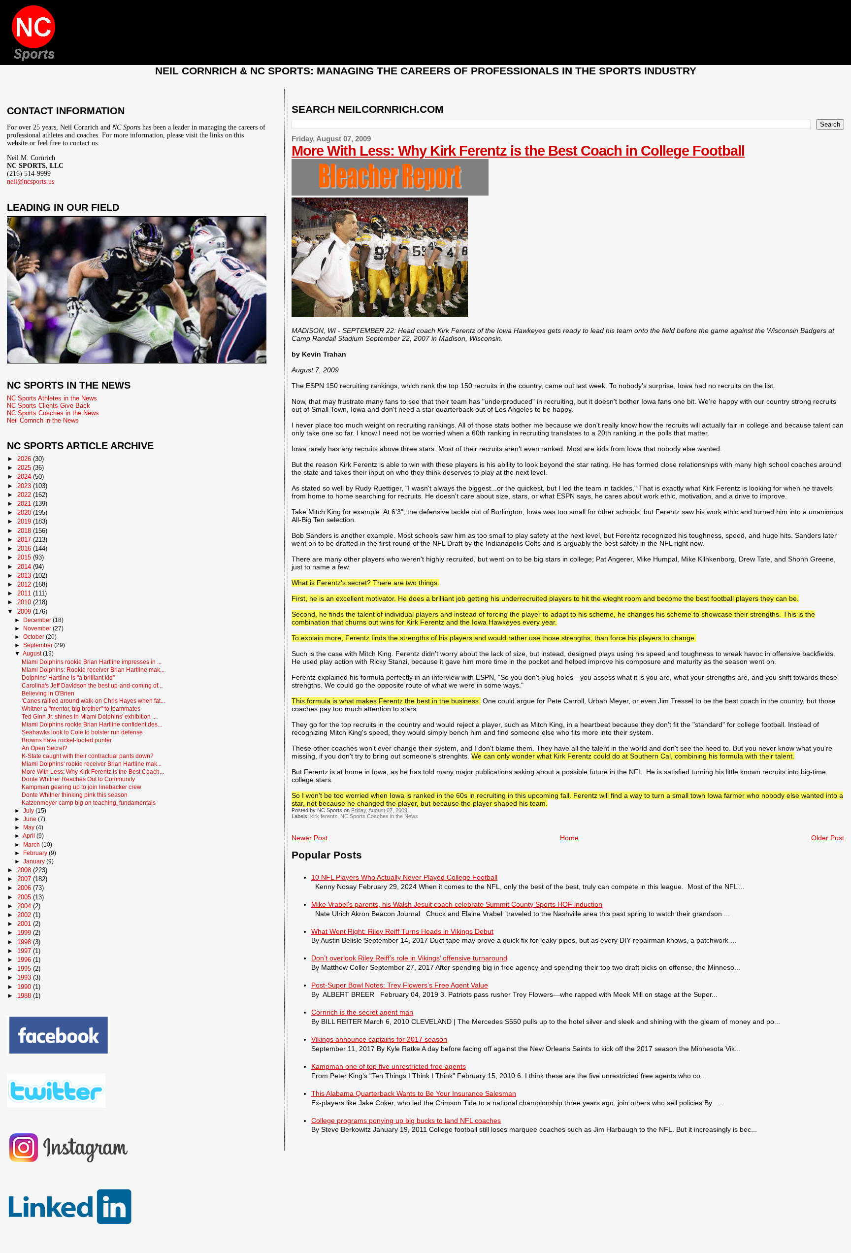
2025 (25, 467)
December (38, 620)
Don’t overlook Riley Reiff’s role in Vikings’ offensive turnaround (409, 958)
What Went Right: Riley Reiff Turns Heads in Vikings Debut (402, 931)
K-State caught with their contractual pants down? (88, 756)
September (38, 645)
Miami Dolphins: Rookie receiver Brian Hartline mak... (93, 669)
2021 (25, 503)
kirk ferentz (323, 816)
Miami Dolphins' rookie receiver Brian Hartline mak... (92, 763)
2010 (25, 602)
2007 (25, 879)
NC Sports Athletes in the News (52, 398)
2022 (25, 494)
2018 (25, 530)
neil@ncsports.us (30, 181)
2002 (25, 915)
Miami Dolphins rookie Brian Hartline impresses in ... (92, 662)
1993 (25, 977)
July (29, 810)
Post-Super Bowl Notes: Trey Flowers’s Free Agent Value (399, 985)
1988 (25, 995)
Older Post (827, 838)
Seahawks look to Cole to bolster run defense (82, 732)
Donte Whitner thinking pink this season (75, 794)
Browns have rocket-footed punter (67, 740)
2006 (25, 887)
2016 (25, 548)
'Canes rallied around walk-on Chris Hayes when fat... (93, 700)
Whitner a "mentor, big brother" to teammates (81, 708)
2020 (25, 512)
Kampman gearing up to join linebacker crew (81, 787)
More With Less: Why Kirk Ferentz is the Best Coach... (93, 771)
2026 (25, 458)
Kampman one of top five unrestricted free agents (388, 1066)
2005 (25, 897)
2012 (25, 584)
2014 (25, 566)
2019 (25, 521)
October (34, 636)
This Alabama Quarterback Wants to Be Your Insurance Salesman (413, 1093)
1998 (25, 942)
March (32, 844)
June (30, 819)
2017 (25, 539)
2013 (25, 575)
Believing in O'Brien (48, 693)
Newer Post (309, 838)
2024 (25, 476)
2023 (25, 486)
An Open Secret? (44, 748)
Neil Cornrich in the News (43, 420)
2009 (25, 611)
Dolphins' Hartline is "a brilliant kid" (68, 677)
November (38, 628)
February (36, 853)
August (33, 653)
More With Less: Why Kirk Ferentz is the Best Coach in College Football (518, 151)
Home (569, 838)
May (29, 827)
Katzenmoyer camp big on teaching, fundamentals (89, 802)
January (34, 861)
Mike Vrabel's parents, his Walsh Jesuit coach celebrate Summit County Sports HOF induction (456, 904)
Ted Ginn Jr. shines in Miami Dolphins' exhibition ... (89, 716)
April (29, 835)
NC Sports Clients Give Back (48, 405)
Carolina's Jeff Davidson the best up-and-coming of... (92, 685)
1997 (25, 951)
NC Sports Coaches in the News (379, 816)
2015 (25, 557)
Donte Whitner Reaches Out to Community (78, 779)
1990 (25, 986)
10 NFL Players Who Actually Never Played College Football (404, 877)
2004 (25, 906)
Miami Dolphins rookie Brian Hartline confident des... (92, 724)
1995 (25, 968)
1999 (25, 932)
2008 (25, 870)
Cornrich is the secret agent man (362, 1012)
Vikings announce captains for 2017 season (379, 1039)
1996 (25, 959)
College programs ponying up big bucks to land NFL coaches (406, 1120)
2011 (25, 593)
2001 (25, 923)
